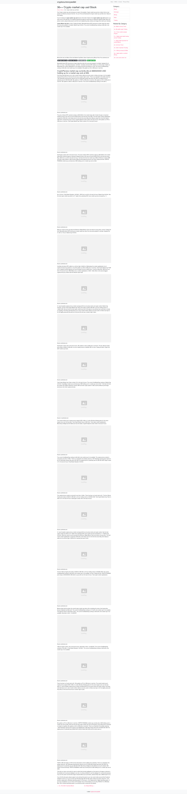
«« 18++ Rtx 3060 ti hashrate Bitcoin (65, 785)
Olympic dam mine (73, 60)
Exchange (116, 12)
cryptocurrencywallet (66, 2)
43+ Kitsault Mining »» (89, 785)
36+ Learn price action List (120, 57)
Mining (115, 14)
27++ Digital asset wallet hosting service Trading (121, 37)
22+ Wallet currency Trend (120, 26)
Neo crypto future (91, 60)
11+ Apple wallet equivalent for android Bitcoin (121, 41)
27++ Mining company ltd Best (121, 50)
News (115, 17)
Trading (115, 20)
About (112, 1)
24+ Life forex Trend (118, 45)
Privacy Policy (126, 1)
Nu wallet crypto (82, 60)
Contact (120, 1)
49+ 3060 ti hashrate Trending (121, 47)
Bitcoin (115, 9)
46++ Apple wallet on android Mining (120, 53)
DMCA (115, 1)
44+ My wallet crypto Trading (120, 29)
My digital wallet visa (62, 60)
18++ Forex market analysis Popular (120, 32)
